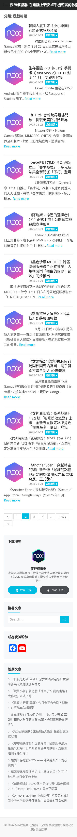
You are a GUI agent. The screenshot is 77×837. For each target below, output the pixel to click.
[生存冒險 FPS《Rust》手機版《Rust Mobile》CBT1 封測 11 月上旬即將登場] (14, 75)
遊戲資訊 (50, 35)
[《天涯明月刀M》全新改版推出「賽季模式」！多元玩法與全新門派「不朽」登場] (14, 169)
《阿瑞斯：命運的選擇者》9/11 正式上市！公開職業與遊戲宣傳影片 (50, 219)
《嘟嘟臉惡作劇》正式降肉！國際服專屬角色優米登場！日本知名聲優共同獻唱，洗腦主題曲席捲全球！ (37, 748)
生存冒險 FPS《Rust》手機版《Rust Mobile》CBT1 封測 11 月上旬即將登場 (50, 73)
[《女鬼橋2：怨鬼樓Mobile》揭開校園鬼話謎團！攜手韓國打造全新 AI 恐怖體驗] (14, 368)
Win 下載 (25, 590)
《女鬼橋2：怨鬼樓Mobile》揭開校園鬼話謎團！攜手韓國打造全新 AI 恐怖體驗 (51, 366)
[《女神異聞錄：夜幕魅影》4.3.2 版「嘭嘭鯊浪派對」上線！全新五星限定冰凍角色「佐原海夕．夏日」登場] (14, 420)
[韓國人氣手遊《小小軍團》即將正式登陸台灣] (14, 32)
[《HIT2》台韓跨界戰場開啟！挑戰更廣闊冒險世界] (14, 122)
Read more (58, 52)
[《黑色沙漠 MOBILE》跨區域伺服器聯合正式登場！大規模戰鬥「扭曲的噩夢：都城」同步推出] (14, 269)
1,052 (62, 516)
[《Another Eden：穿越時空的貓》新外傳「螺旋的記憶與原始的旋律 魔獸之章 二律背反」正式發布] (14, 472)
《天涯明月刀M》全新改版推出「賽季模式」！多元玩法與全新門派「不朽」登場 (50, 167)
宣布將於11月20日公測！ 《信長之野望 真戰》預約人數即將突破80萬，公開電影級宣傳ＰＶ (38, 720)
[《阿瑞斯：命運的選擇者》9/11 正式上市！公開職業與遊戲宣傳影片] (14, 222)
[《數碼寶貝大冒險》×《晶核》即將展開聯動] (14, 320)
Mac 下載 (58, 590)
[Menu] (6, 5)
